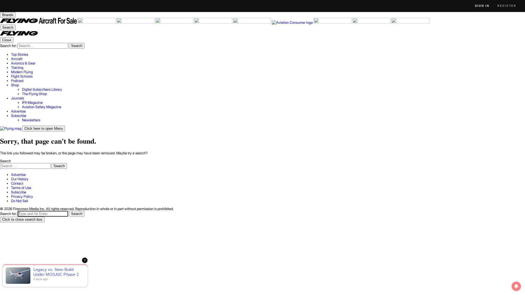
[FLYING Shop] (410, 22)
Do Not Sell (19, 201)
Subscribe (18, 192)
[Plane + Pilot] (252, 22)
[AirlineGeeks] (97, 22)
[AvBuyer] (174, 22)
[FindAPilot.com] (371, 22)
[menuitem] (268, 54)
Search (5, 161)
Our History (19, 179)
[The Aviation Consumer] (293, 22)
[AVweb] (135, 22)
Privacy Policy (22, 196)
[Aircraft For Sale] (58, 22)
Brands (7, 15)
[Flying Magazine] (19, 22)
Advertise (18, 174)
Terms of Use (21, 187)
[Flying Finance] (333, 22)
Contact (17, 183)
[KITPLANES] (213, 22)
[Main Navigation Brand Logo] (19, 35)
